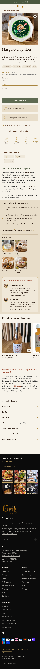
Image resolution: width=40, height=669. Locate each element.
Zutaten (5, 412)
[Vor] (30, 2)
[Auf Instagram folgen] (3, 633)
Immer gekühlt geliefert (9, 649)
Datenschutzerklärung (9, 533)
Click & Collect (7, 653)
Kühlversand (26, 582)
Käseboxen (5, 575)
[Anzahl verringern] (4, 93)
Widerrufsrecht (7, 617)
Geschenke (6, 596)
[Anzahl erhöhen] (10, 93)
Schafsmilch (6, 67)
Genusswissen (27, 575)
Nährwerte (14, 423)
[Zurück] (10, 2)
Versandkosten (13, 74)
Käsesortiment (7, 571)
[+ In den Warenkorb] (29, 350)
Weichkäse (29, 230)
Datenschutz (6, 610)
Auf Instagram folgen (10, 466)
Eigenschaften (7, 406)
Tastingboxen (6, 582)
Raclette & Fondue (8, 585)
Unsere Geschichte (28, 571)
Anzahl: (4, 89)
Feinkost (5, 589)
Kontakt (24, 589)
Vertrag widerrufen (8, 620)
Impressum (5, 606)
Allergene (5, 417)
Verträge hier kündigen (9, 624)
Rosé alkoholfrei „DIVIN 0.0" (12, 355)
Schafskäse (18, 230)
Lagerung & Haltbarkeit (10, 428)
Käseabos (5, 578)
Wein (3, 592)
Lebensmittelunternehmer (11, 434)
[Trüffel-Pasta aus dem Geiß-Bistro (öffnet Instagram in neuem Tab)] (32, 488)
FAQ (23, 585)
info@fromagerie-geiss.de (11, 555)
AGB (3, 613)
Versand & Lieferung (9, 439)
